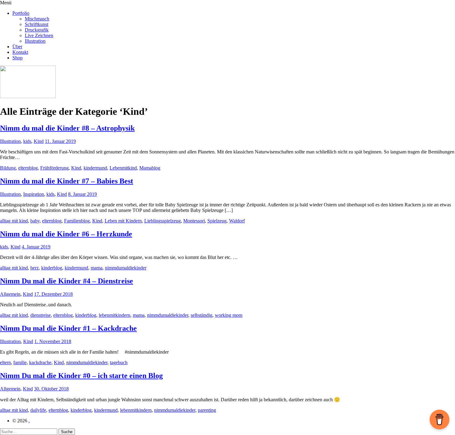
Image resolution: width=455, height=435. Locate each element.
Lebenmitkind (123, 167)
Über (17, 46)
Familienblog (77, 220)
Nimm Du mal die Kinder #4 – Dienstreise (66, 281)
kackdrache (40, 362)
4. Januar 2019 (36, 246)
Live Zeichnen (39, 35)
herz (34, 267)
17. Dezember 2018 (53, 294)
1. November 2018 (52, 341)
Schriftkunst (36, 24)
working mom (228, 315)
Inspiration (33, 194)
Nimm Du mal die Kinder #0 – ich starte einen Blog (81, 376)
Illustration (35, 41)
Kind (39, 141)
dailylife (38, 410)
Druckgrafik (37, 29)
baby (35, 220)
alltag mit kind (14, 220)
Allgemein (10, 294)
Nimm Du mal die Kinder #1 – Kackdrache (68, 328)
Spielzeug (217, 220)
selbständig (201, 315)
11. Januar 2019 (60, 141)
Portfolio (20, 13)
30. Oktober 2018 (51, 388)
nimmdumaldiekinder (125, 267)
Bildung (8, 167)
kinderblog (51, 267)
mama (96, 267)
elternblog (28, 167)
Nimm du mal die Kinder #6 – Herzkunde (66, 234)
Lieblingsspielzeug (162, 220)
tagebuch (119, 362)
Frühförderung (54, 167)
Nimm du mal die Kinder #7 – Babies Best (66, 181)
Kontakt (20, 52)
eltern (5, 362)
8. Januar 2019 (82, 194)
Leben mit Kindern (123, 220)
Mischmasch (37, 18)
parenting (207, 410)
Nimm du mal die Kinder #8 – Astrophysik (67, 128)
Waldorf (237, 220)
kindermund (95, 167)
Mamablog (149, 167)
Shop (17, 57)
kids (27, 141)
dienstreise (40, 315)
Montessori (194, 220)
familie (20, 362)
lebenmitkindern (114, 315)
